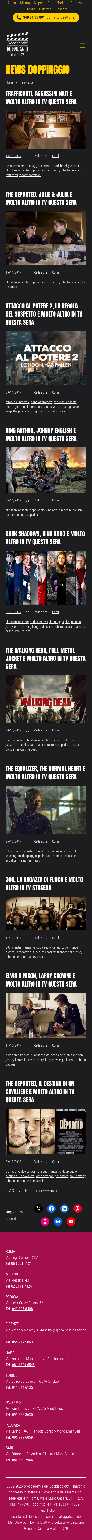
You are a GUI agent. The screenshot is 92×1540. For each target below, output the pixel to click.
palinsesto (52, 170)
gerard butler (60, 947)
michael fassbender (54, 952)
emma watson (53, 407)
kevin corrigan (45, 1176)
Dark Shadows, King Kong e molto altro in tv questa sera (45, 538)
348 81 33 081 (34, 17)
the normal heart (29, 860)
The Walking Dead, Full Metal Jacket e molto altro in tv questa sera (46, 658)
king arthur (53, 510)
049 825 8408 (22, 1309)
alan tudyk (12, 1171)
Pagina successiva (41, 1191)
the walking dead (26, 749)
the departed (35, 1181)
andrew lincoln (15, 740)
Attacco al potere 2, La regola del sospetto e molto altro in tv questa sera (44, 314)
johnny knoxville (16, 1060)
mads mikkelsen (71, 510)
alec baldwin (29, 1171)
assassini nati (50, 166)
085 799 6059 (22, 1437)
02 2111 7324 (21, 1286)
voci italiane (22, 631)
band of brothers (41, 402)
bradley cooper (69, 166)
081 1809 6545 (23, 1365)
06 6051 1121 (21, 1263)
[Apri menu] (82, 46)
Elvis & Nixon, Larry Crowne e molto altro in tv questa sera (41, 980)
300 (8, 947)
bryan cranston (15, 1055)
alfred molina (14, 851)
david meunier (57, 851)
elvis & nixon (75, 1055)
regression (39, 411)
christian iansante (17, 170)
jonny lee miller (15, 627)
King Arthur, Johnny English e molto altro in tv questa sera (41, 435)
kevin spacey (36, 1060)
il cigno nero (73, 622)
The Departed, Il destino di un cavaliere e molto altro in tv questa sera (40, 1092)
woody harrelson (30, 175)
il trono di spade (25, 745)
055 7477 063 (22, 1342)
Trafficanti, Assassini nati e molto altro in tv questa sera (41, 98)
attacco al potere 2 (17, 402)
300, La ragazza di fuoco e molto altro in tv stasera (44, 884)
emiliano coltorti (32, 407)
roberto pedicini (70, 170)
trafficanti (12, 175)
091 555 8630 (22, 1414)
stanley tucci (35, 956)
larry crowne (53, 1060)
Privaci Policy (46, 1510)
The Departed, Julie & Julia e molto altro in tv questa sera (41, 198)
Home (10, 82)
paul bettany (77, 1176)
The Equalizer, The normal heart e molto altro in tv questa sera (45, 773)
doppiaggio (37, 170)
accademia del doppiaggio (23, 166)
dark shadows (39, 622)
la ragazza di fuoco (28, 952)
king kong (32, 627)
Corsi (55, 156)
